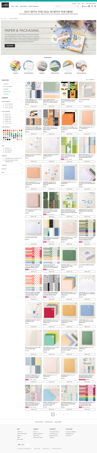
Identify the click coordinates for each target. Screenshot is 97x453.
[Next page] (67, 414)
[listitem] (12, 84)
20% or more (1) (9, 105)
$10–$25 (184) (8, 150)
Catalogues (69, 429)
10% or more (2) (9, 104)
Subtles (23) (8, 121)
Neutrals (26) (8, 117)
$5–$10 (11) (8, 148)
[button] (89, 6)
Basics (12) (7, 114)
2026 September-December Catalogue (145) (11, 161)
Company (36, 429)
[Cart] (95, 6)
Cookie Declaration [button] (56, 448)
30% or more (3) (9, 107)
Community (52, 429)
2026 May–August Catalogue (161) (13, 158)
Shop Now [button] (10, 45)
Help (18, 429)
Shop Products (4, 18)
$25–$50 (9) (8, 152)
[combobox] (67, 6)
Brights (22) (8, 115)
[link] (92, 6)
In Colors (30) (8, 123)
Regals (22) (7, 119)
